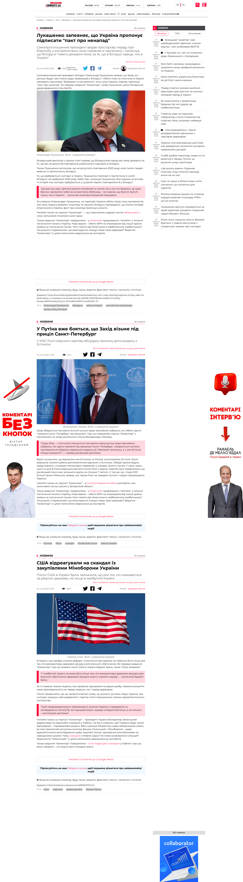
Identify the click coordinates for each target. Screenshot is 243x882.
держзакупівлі (74, 789)
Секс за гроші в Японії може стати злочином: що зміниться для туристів (181, 184)
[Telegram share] (99, 68)
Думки (98, 14)
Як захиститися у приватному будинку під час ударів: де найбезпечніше (178, 104)
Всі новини (139, 28)
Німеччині (96, 220)
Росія (58, 543)
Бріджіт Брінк (93, 789)
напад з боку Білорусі (55, 309)
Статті (80, 14)
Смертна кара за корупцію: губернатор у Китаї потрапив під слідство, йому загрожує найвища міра (181, 118)
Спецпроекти (169, 14)
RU (178, 5)
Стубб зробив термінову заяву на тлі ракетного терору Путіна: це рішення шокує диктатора (183, 159)
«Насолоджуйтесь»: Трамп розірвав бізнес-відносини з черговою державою (178, 133)
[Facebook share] (92, 68)
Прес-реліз (110, 14)
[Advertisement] (91, 258)
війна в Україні (94, 305)
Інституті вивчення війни (102, 483)
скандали (75, 735)
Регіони (156, 14)
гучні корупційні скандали (104, 743)
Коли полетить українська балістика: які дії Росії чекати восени (182, 78)
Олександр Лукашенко (56, 305)
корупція (58, 789)
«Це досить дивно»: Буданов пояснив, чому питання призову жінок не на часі (180, 171)
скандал (69, 543)
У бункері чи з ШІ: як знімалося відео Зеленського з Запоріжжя (181, 54)
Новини (70, 14)
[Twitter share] (85, 68)
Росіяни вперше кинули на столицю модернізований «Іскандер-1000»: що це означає (182, 197)
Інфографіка (143, 14)
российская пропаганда (119, 305)
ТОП (177, 33)
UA (183, 5)
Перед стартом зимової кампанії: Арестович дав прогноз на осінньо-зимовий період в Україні (182, 91)
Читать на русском (135, 62)
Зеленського (131, 212)
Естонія (48, 543)
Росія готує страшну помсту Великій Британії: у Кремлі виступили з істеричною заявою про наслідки (182, 223)
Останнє (161, 33)
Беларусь (78, 305)
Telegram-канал (77, 525)
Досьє (131, 14)
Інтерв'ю (89, 14)
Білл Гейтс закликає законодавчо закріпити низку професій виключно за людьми (182, 67)
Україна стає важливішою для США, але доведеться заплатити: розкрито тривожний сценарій (183, 146)
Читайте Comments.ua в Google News (91, 281)
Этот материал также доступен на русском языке (119, 348)
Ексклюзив (195, 33)
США (46, 789)
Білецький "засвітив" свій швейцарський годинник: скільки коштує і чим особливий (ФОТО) (181, 43)
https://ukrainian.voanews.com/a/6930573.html (71, 785)
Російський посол (87, 543)
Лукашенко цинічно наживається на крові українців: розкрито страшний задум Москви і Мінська (182, 210)
